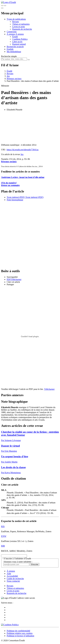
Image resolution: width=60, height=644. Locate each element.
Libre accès (17, 41)
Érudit (15, 36)
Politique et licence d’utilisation (20, 636)
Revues (15, 21)
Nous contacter (13, 581)
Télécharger (49, 389)
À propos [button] (11, 34)
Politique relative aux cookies (20, 633)
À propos (19, 34)
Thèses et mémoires (21, 24)
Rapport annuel (19, 44)
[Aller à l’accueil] (8, 2)
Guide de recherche (15, 578)
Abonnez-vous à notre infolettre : (17, 562)
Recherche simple (9, 56)
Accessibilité (12, 576)
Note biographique (15, 200)
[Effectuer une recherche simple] (2, 5)
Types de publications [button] (16, 19)
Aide (9, 573)
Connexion (11, 31)
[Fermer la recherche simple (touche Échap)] (5, 5)
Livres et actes (18, 26)
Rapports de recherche (22, 29)
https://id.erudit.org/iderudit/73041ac (23, 149)
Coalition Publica (19, 39)
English (10, 49)
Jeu (8, 76)
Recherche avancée (15, 46)
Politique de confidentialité (18, 631)
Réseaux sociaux (14, 78)
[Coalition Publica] (10, 624)
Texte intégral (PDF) (16, 197)
